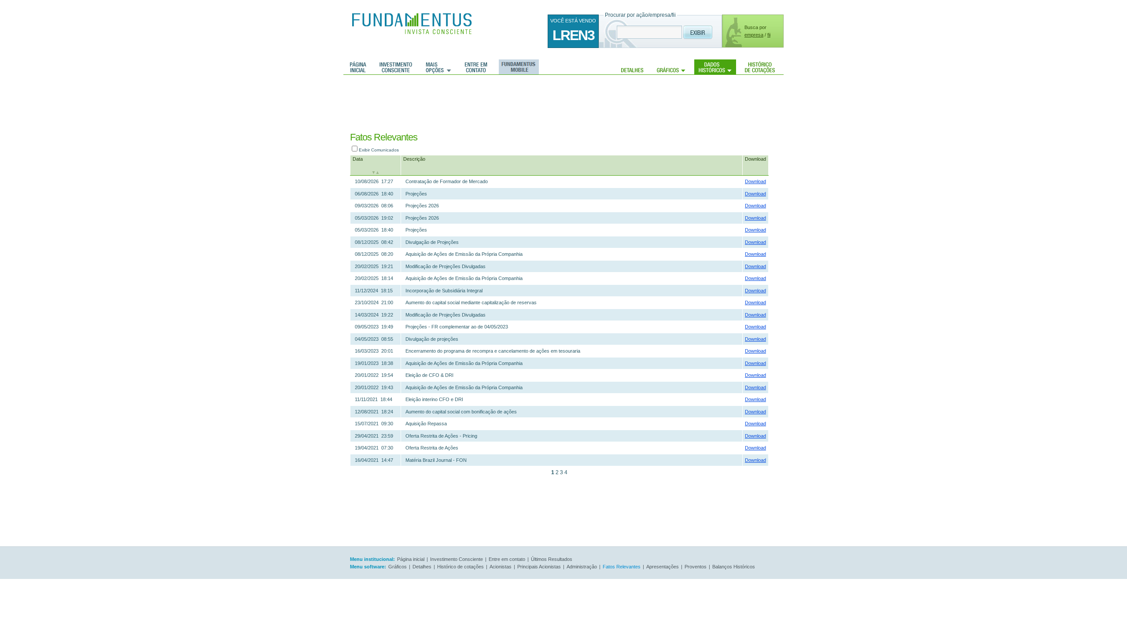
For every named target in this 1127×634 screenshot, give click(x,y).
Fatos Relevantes (622, 566)
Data (358, 159)
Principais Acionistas (539, 566)
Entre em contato (476, 66)
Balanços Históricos (733, 566)
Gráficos (671, 66)
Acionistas (501, 566)
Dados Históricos (715, 66)
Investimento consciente (395, 66)
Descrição (414, 159)
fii (768, 34)
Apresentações (662, 566)
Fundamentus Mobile (517, 66)
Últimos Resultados (551, 559)
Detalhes (632, 66)
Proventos (696, 566)
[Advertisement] (554, 103)
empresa (753, 34)
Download (755, 159)
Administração (582, 566)
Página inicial (358, 66)
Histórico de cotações (759, 66)
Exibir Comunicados (379, 149)
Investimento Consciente (456, 559)
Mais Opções (438, 66)
